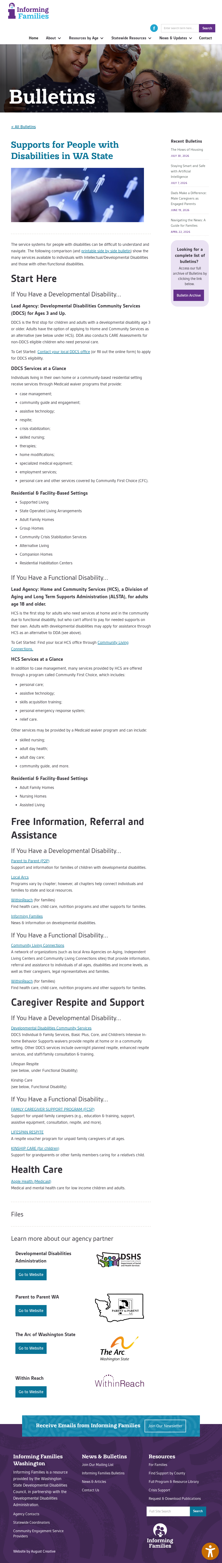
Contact (205, 38)
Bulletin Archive (189, 295)
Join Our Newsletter (165, 1425)
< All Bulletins (23, 126)
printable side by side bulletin (106, 250)
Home (33, 38)
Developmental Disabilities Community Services (51, 1028)
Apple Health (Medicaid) (31, 1181)
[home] (28, 10)
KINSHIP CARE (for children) (35, 1148)
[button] (154, 28)
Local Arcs (20, 877)
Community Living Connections (37, 945)
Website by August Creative (34, 1551)
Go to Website (31, 1274)
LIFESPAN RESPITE (27, 1132)
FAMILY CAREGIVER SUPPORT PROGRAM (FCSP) (53, 1109)
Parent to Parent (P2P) (30, 860)
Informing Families (27, 916)
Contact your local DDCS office (64, 351)
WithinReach (22, 899)
